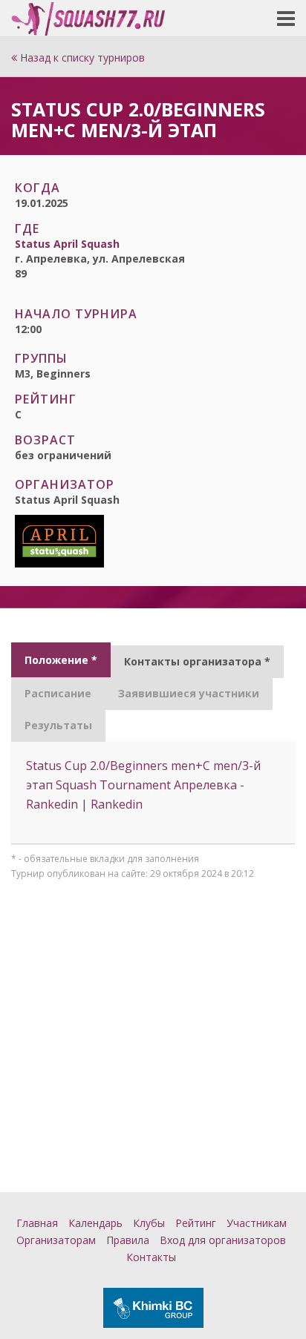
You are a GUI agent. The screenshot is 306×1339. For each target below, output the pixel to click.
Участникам (257, 1223)
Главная (37, 1223)
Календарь (95, 1223)
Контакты (151, 1257)
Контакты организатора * (197, 661)
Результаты (58, 725)
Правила (127, 1240)
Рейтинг (195, 1223)
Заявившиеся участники (188, 693)
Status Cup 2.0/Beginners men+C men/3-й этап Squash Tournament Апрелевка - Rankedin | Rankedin (143, 784)
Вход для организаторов (223, 1240)
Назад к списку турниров (81, 57)
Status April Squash (67, 244)
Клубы (149, 1223)
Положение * (61, 660)
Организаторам (56, 1240)
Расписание (58, 693)
